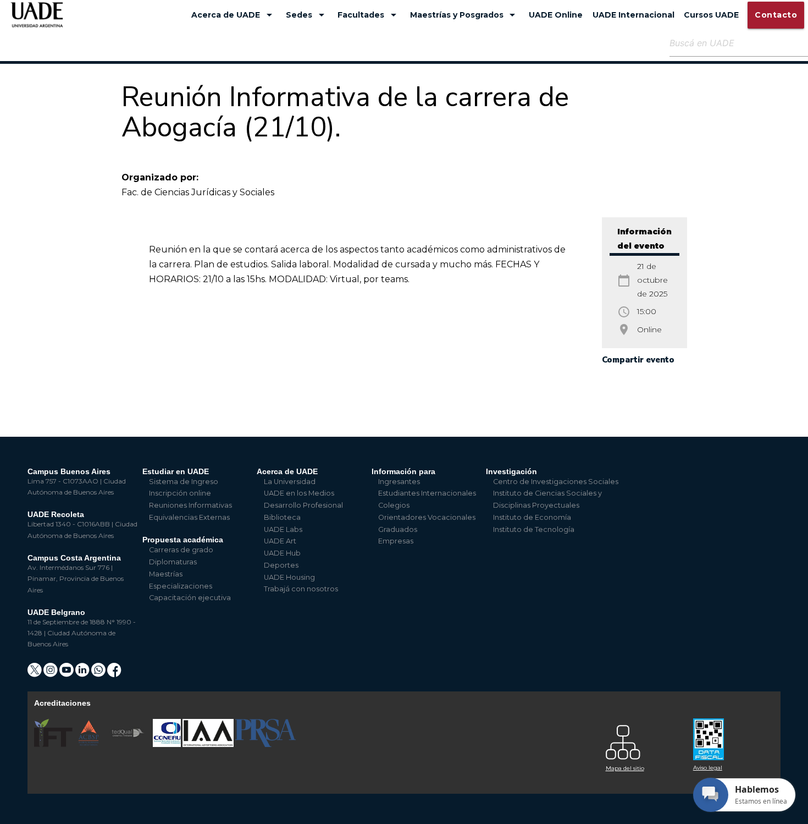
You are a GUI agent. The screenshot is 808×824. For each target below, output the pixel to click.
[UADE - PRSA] (265, 744)
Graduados (397, 529)
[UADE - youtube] (67, 673)
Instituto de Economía (532, 517)
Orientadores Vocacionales (426, 517)
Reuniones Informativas (190, 505)
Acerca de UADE (233, 14)
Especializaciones (180, 586)
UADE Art (280, 541)
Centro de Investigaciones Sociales (555, 481)
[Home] (37, 20)
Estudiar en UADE (175, 471)
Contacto (776, 15)
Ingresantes (399, 481)
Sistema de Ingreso (183, 481)
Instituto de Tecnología (533, 529)
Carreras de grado (181, 550)
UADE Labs (283, 529)
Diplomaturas (173, 562)
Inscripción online (180, 493)
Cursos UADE (711, 15)
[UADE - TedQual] (128, 744)
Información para (403, 471)
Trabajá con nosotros (301, 589)
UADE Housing (289, 577)
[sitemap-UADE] (643, 739)
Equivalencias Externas (189, 517)
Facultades (368, 14)
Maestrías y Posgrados (464, 14)
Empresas (395, 541)
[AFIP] (730, 735)
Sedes (307, 14)
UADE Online (556, 15)
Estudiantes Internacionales (427, 493)
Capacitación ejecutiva (190, 598)
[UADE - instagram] (51, 673)
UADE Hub (282, 553)
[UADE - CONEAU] (167, 744)
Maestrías (165, 574)
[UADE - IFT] (54, 744)
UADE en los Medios (299, 493)
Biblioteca (282, 517)
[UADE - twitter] (35, 673)
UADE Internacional (633, 15)
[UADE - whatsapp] (99, 673)
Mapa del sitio (625, 768)
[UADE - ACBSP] (89, 744)
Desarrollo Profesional (303, 505)
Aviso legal (707, 767)
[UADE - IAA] (208, 744)
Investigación (511, 471)
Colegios (393, 505)
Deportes (281, 565)
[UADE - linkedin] (83, 673)
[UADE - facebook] (114, 673)
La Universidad (290, 481)
